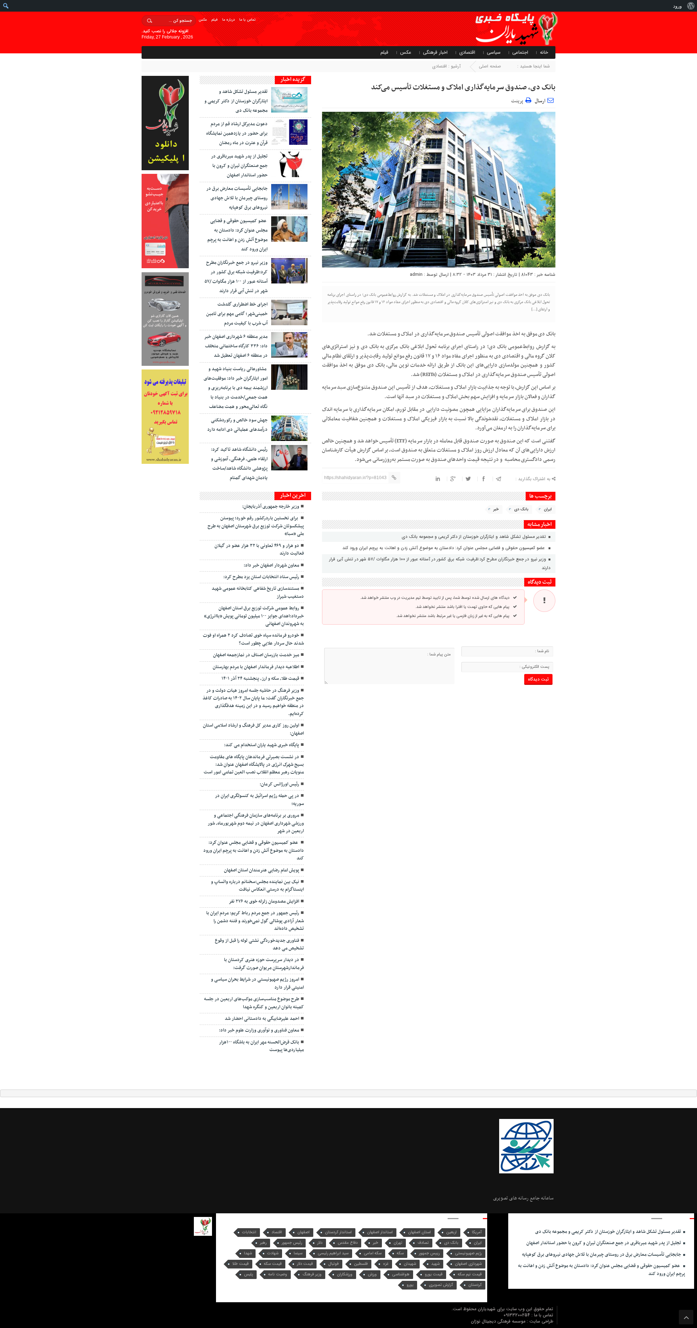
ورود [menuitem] (677, 6)
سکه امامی (373, 1253)
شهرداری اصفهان (468, 1264)
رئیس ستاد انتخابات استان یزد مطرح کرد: (261, 577)
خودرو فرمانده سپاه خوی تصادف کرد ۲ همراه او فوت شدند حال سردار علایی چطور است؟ (253, 639)
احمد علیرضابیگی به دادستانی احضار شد (262, 1019)
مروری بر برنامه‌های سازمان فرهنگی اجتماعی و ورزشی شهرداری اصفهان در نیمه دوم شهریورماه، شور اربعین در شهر (256, 823)
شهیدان (410, 1264)
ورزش (372, 1274)
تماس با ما (247, 20)
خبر (496, 509)
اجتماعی (520, 52)
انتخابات (249, 1232)
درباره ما (228, 20)
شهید (435, 1264)
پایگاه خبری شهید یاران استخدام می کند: (261, 745)
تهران (398, 1243)
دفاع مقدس (348, 1243)
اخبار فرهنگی (435, 52)
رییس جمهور (429, 1253)
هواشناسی (400, 1274)
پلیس (248, 1274)
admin (416, 274)
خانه (544, 52)
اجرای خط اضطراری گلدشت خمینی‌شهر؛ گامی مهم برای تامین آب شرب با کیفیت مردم (237, 314)
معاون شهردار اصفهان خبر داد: (271, 565)
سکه (400, 1253)
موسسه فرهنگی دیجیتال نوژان (499, 1321)
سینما (298, 1253)
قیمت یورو (434, 1274)
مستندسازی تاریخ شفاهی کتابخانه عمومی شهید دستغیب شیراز (258, 592)
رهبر (263, 1243)
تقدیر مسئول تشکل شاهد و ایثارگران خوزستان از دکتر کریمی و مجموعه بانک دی (474, 536)
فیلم (214, 20)
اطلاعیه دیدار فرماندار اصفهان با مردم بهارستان (256, 667)
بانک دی (521, 509)
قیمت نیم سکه (470, 1274)
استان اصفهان (419, 1232)
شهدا (248, 1253)
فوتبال (333, 1264)
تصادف (423, 1243)
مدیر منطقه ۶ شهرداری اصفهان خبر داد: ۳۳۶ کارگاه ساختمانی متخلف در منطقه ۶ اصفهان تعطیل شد (236, 346)
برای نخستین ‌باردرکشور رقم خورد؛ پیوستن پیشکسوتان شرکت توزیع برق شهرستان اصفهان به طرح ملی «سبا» (256, 526)
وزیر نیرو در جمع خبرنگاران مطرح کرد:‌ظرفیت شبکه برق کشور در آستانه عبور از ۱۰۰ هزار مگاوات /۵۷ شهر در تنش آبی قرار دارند (439, 563)
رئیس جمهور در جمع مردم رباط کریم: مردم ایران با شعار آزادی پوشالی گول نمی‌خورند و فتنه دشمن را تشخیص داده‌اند (255, 921)
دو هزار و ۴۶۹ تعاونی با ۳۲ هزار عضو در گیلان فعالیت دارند (259, 549)
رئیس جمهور (292, 1243)
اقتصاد (277, 1232)
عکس (203, 20)
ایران (548, 509)
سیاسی (494, 52)
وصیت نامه (277, 1274)
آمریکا (477, 1232)
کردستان (475, 1285)
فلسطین (361, 1264)
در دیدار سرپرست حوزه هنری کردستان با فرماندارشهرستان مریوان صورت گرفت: (264, 964)
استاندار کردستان (338, 1232)
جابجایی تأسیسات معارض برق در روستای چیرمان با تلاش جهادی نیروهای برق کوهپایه (237, 198)
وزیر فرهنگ (312, 1274)
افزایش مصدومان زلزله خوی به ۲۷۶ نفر (264, 902)
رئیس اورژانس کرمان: (279, 784)
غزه (385, 1264)
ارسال (540, 101)
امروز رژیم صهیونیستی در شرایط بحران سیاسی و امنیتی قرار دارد (257, 983)
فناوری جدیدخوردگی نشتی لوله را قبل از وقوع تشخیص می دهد (259, 944)
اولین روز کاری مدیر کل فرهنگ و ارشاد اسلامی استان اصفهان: (253, 729)
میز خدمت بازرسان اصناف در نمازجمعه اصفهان (256, 655)
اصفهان (303, 1232)
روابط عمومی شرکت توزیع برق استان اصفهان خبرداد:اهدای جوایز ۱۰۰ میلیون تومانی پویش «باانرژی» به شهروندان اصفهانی (254, 616)
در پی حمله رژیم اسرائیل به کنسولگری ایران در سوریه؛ (259, 800)
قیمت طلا (240, 1264)
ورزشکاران (344, 1274)
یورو (410, 1285)
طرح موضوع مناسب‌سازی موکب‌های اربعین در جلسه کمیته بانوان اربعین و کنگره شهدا (254, 1003)
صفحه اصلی (490, 66)
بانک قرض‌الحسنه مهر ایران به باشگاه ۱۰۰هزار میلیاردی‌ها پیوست (261, 1046)
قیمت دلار (305, 1264)
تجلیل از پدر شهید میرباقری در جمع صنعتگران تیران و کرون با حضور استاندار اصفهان (239, 165)
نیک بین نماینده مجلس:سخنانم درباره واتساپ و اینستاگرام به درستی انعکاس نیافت (257, 886)
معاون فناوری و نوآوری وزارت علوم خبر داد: (259, 1030)
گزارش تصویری (441, 1285)
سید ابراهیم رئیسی (333, 1253)
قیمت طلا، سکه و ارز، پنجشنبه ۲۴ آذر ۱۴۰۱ (260, 679)
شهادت (272, 1253)
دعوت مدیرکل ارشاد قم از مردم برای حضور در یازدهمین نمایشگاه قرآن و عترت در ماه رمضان (237, 133)
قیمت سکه (273, 1264)
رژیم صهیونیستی (468, 1253)
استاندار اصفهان (380, 1232)
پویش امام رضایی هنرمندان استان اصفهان (261, 870)
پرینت (518, 100)
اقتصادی (467, 52)
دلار (319, 1243)
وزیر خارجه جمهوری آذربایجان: (270, 507)
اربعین (451, 1232)
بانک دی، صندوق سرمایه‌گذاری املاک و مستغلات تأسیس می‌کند (463, 87)
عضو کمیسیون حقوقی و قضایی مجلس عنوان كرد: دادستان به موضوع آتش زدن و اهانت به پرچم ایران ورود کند (444, 547)
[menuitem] (690, 6)
